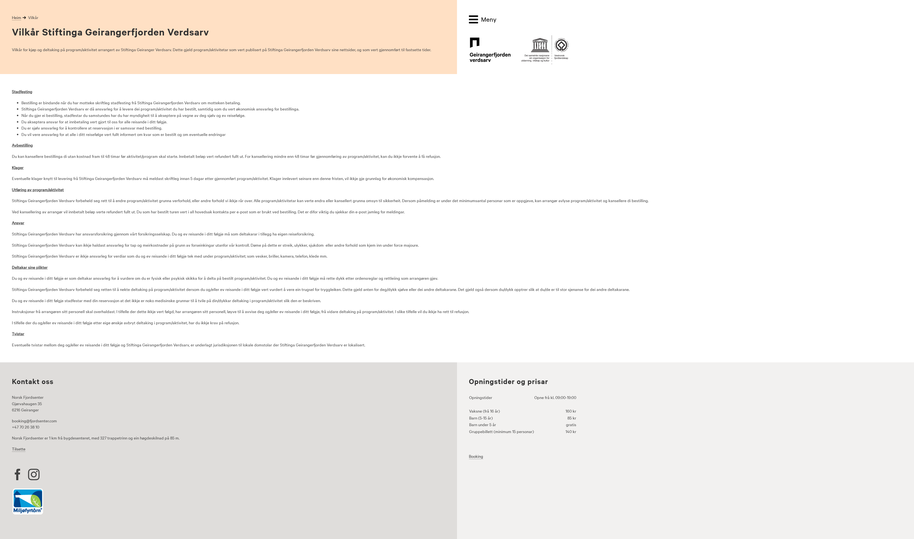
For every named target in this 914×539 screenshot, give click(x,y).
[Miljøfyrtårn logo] (28, 490)
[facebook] (17, 474)
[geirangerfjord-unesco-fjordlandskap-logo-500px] (519, 37)
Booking (476, 456)
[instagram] (34, 474)
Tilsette (18, 448)
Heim (16, 17)
